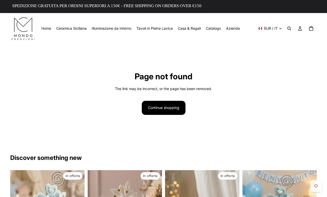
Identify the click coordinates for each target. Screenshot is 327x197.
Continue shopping (163, 107)
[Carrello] (311, 28)
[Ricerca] (289, 28)
